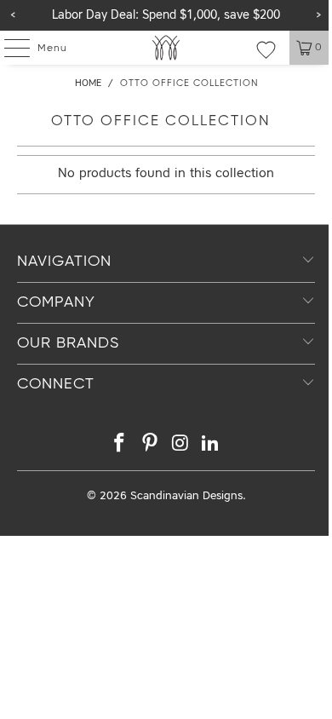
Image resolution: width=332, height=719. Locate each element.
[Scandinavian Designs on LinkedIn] (211, 446)
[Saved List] (266, 49)
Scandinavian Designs (186, 496)
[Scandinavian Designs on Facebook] (120, 446)
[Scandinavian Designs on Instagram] (180, 446)
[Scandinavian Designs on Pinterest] (150, 446)
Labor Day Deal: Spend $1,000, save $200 (166, 15)
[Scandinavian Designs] (166, 48)
